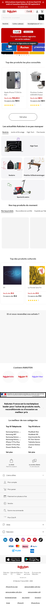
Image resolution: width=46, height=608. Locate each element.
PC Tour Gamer (34, 439)
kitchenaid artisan (11, 597)
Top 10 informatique (36, 426)
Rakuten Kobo (6, 573)
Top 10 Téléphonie (13, 426)
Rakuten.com (23, 577)
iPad (30, 447)
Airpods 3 (38, 597)
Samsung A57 (11, 434)
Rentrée (5, 132)
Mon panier (12, 489)
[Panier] (42, 11)
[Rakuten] (11, 11)
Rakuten (9, 532)
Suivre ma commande (15, 510)
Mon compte (12, 482)
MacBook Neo (33, 432)
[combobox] (19, 17)
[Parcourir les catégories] (4, 11)
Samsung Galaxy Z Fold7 (14, 439)
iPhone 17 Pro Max (13, 442)
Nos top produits (7, 211)
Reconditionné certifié (24, 211)
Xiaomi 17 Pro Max (13, 445)
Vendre (10, 503)
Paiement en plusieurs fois (17, 496)
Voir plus (23, 117)
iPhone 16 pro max (12, 587)
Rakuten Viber (20, 573)
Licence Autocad (34, 445)
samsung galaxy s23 (34, 592)
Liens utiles (11, 475)
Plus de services (27, 573)
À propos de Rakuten (36, 573)
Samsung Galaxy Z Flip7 (14, 437)
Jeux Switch (25, 597)
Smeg (8, 603)
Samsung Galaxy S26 (14, 432)
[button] (23, 4)
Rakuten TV (13, 573)
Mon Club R (12, 517)
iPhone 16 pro (35, 603)
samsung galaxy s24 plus (32, 587)
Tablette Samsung (35, 442)
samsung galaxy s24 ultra (14, 592)
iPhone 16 (20, 603)
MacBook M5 (33, 434)
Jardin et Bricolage (17, 132)
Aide (8, 524)
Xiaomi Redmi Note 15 (14, 447)
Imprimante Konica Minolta (36, 437)
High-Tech (30, 132)
